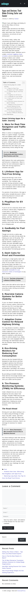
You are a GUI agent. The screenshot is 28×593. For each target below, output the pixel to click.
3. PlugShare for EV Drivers (14, 94)
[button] (21, 3)
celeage (5, 3)
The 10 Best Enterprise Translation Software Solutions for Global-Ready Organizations (13, 562)
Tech (5, 469)
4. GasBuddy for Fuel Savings (15, 96)
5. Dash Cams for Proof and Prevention (14, 99)
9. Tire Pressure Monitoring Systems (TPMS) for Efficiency (15, 112)
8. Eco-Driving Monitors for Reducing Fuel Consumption (14, 108)
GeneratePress (21, 590)
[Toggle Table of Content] (22, 82)
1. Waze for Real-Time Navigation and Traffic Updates (15, 89)
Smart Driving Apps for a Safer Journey (12, 85)
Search (4, 537)
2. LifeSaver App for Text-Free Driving (15, 92)
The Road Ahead (8, 114)
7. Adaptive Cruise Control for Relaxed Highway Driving (15, 105)
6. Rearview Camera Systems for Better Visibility (15, 102)
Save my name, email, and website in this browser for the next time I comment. (14, 521)
